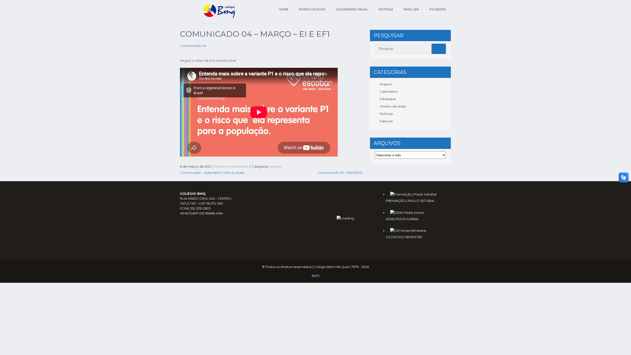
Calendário (389, 91)
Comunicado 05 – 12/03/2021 (340, 173)
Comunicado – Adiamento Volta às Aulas (212, 173)
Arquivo (276, 166)
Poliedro (437, 9)
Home (283, 9)
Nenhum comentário (231, 166)
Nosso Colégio (312, 9)
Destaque (388, 99)
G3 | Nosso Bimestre (404, 237)
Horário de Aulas (393, 106)
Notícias (386, 9)
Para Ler (411, 9)
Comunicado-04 (193, 46)
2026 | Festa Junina (402, 219)
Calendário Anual (352, 9)
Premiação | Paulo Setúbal (410, 201)
